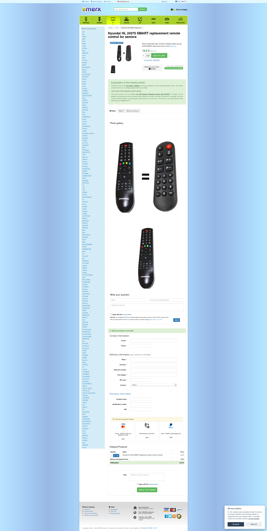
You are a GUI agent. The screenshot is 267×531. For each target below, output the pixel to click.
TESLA (84, 386)
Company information (120, 393)
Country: (123, 385)
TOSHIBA (85, 400)
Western (84, 438)
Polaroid (84, 289)
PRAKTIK (85, 291)
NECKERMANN (87, 244)
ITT (83, 185)
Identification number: (120, 404)
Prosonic (85, 298)
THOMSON (85, 398)
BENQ (84, 72)
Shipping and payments (91, 515)
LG (83, 199)
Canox (84, 86)
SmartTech (85, 348)
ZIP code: (123, 380)
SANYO (84, 317)
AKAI (84, 46)
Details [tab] (113, 111)
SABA (84, 310)
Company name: (121, 399)
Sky (83, 341)
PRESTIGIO (86, 294)
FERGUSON (86, 126)
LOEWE (84, 206)
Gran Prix (85, 143)
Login (165, 1)
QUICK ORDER (153, 60)
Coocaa (84, 88)
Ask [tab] (122, 111)
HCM (83, 154)
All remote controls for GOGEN (173, 68)
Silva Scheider (86, 334)
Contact (86, 1)
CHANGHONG (86, 176)
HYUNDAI (85, 173)
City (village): (122, 375)
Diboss (84, 105)
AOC (83, 58)
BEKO (84, 65)
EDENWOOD (86, 117)
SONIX (84, 350)
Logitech (85, 211)
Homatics (85, 166)
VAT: (125, 409)
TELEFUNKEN (86, 384)
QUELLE (85, 303)
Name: (124, 359)
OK (83, 254)
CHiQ (84, 178)
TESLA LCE (86, 391)
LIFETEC (85, 202)
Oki (83, 258)
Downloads (114, 509)
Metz (83, 230)
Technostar (85, 379)
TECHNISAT (86, 376)
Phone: (124, 346)
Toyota (84, 402)
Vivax (84, 431)
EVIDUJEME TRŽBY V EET (148, 528)
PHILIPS (85, 284)
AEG (83, 41)
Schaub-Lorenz (86, 329)
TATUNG (85, 365)
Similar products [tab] (133, 111)
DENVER (85, 103)
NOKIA (84, 247)
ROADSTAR (86, 308)
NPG (83, 251)
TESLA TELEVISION (88, 393)
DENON (84, 100)
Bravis (84, 81)
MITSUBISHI (86, 235)
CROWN (85, 91)
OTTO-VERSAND (87, 275)
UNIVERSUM (86, 421)
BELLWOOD (86, 67)
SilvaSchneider (86, 336)
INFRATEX (85, 183)
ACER (84, 36)
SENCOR (85, 324)
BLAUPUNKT (86, 74)
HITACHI (85, 164)
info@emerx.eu (124, 1)
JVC (83, 190)
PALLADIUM (86, 280)
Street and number (120, 370)
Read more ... (174, 46)
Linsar (84, 204)
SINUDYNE (85, 339)
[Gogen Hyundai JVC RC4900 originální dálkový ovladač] (113, 69)
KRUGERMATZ (87, 197)
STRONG (85, 355)
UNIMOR (85, 417)
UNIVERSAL (86, 419)
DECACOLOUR (87, 95)
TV (116, 28)
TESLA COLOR (87, 388)
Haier (84, 147)
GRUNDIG (85, 145)
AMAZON (85, 53)
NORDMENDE (86, 249)
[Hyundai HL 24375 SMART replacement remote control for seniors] (124, 53)
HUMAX (84, 171)
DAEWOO (85, 93)
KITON (84, 195)
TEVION (85, 395)
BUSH (84, 84)
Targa (84, 362)
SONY (84, 353)
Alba (83, 51)
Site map (113, 511)
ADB (83, 39)
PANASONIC (86, 282)
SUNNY (84, 357)
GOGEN (84, 136)
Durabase (85, 110)
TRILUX (84, 407)
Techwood (85, 381)
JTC (83, 187)
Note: (125, 475)
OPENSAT (85, 261)
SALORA (85, 313)
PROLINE (85, 296)
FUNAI (84, 131)
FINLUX (84, 128)
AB (83, 34)
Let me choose (253, 519)
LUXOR (84, 214)
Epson (84, 119)
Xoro (83, 442)
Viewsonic (85, 428)
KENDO (84, 192)
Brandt (84, 79)
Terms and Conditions (91, 513)
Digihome (85, 107)
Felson (84, 124)
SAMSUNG (85, 315)
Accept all (235, 524)
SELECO (85, 322)
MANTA (84, 218)
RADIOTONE (86, 306)
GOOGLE (85, 138)
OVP (83, 277)
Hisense (84, 162)
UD (83, 409)
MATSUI (85, 223)
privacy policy (126, 314)
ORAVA (84, 268)
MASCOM (85, 221)
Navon (84, 239)
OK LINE (85, 256)
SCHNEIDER (86, 332)
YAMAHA (85, 445)
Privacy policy (88, 511)
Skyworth (85, 343)
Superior (84, 360)
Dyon (84, 112)
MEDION (85, 228)
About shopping (97, 1)
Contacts (87, 509)
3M (83, 32)
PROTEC (85, 301)
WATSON (85, 435)
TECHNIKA (85, 374)
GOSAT (84, 140)
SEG (83, 320)
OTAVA (84, 273)
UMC (83, 414)
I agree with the (121, 314)
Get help (108, 1)
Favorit (84, 121)
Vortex (84, 433)
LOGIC (84, 209)
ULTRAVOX (85, 412)
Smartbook (85, 346)
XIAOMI (84, 440)
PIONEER (85, 287)
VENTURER (86, 424)
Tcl (83, 367)
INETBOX (85, 180)
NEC (83, 242)
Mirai (83, 232)
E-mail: (124, 341)
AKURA (84, 48)
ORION (84, 270)
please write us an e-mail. (156, 319)
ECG (83, 114)
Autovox (84, 60)
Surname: (123, 365)
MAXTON (85, 225)
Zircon (84, 447)
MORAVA (85, 237)
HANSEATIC (86, 152)
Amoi (84, 55)
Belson (84, 70)
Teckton (84, 369)
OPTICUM (85, 263)
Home (110, 28)
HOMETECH (86, 169)
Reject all (254, 524)
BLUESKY (85, 77)
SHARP (84, 327)
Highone (84, 159)
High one (85, 157)
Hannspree (85, 150)
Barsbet (84, 62)
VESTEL (85, 426)
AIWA (84, 44)
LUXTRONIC (86, 216)
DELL (84, 98)
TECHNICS (85, 372)
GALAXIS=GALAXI (88, 133)
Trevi (83, 405)
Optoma (84, 265)
